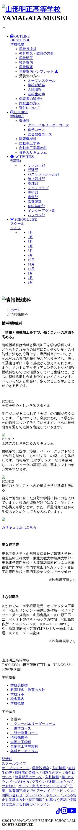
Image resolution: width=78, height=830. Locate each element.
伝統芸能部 (36, 206)
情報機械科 (27, 139)
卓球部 (33, 183)
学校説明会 (36, 85)
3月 (30, 282)
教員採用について (28, 777)
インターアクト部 (41, 210)
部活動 (7, 759)
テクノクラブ (38, 188)
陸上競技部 (36, 179)
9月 (30, 255)
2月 (30, 278)
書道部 (33, 197)
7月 (30, 246)
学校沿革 (26, 58)
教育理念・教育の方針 (36, 53)
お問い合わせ (12, 795)
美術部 (33, 192)
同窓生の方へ (29, 103)
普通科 (24, 120)
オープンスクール (41, 80)
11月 (31, 264)
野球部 (33, 170)
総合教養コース (40, 134)
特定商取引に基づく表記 (48, 800)
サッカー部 (36, 165)
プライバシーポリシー (42, 795)
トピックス (65, 790)
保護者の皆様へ (31, 98)
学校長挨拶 (27, 49)
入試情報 (35, 89)
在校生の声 (36, 94)
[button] (43, 40)
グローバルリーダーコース (48, 125)
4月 (30, 232)
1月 (30, 273)
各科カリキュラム (33, 152)
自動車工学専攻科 (33, 148)
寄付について (29, 108)
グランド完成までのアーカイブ (42, 786)
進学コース (36, 130)
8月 (30, 251)
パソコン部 (36, 215)
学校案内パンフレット (37, 71)
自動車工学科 (29, 143)
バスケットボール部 (43, 174)
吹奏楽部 (35, 201)
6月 (30, 241)
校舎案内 (26, 62)
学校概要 (26, 67)
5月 (30, 237)
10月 (31, 260)
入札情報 (52, 777)
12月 (31, 269)
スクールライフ (14, 763)
